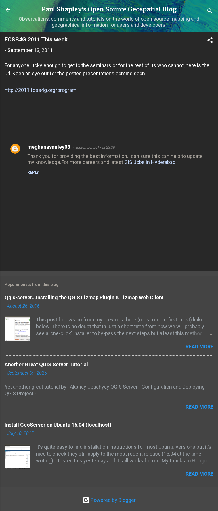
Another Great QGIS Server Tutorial (46, 364)
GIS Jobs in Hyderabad (149, 162)
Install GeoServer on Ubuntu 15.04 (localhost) (58, 425)
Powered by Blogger (112, 500)
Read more (199, 347)
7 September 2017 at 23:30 (93, 147)
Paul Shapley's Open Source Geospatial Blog (109, 9)
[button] (210, 41)
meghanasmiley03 (48, 147)
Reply (33, 172)
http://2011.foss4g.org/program (40, 90)
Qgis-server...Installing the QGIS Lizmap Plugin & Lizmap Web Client (84, 297)
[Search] (210, 11)
